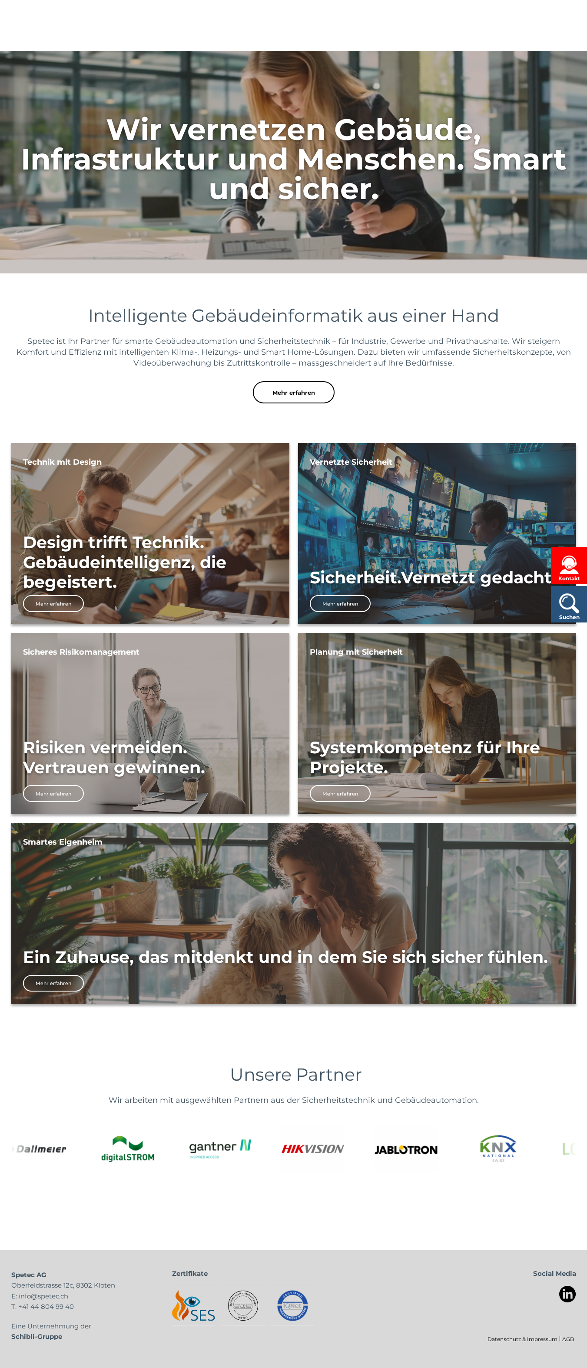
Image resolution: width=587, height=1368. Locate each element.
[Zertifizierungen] (193, 1305)
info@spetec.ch (43, 1295)
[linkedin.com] (567, 1294)
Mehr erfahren (293, 392)
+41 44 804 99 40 (46, 1306)
